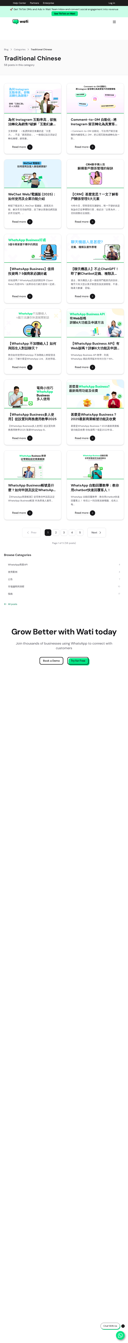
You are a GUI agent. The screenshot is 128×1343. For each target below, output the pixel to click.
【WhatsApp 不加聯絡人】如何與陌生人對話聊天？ (32, 345)
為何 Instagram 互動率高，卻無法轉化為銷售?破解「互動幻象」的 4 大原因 (32, 122)
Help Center (19, 2)
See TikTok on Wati (64, 13)
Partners (34, 2)
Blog (6, 49)
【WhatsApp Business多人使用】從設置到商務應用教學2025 (32, 416)
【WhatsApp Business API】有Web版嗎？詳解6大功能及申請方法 (95, 345)
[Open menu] (114, 22)
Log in (112, 2)
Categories (20, 49)
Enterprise (48, 2)
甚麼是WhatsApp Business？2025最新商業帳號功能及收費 (94, 416)
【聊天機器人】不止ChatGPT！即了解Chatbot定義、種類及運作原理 (95, 271)
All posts (12, 604)
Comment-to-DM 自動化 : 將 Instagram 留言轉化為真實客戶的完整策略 (94, 122)
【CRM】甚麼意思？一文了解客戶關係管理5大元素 (94, 196)
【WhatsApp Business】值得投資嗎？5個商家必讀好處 (31, 271)
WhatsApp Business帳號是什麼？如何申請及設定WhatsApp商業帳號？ (32, 487)
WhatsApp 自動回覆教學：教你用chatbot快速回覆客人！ (95, 487)
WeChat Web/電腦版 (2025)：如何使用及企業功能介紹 (32, 196)
